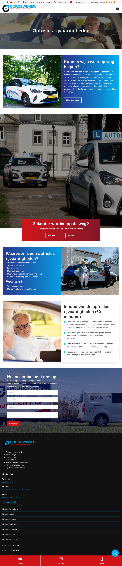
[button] (115, 553)
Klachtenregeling (12, 455)
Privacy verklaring (12, 457)
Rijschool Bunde (8, 514)
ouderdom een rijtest (105, 80)
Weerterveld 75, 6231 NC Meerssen (38, 2)
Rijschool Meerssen (9, 539)
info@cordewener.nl (80, 2)
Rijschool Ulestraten (9, 529)
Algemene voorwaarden (15, 452)
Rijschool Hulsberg (9, 519)
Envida (70, 92)
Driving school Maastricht (11, 550)
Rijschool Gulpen (8, 534)
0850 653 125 (62, 2)
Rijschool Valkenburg (10, 509)
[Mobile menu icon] (117, 8)
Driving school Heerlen (10, 545)
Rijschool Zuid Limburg (10, 524)
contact (29, 383)
